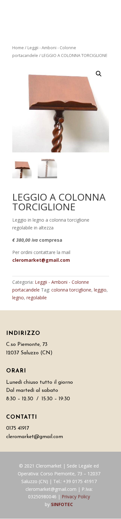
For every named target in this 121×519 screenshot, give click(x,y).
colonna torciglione (71, 290)
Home (18, 47)
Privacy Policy (76, 496)
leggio (100, 290)
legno (18, 297)
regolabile (36, 297)
